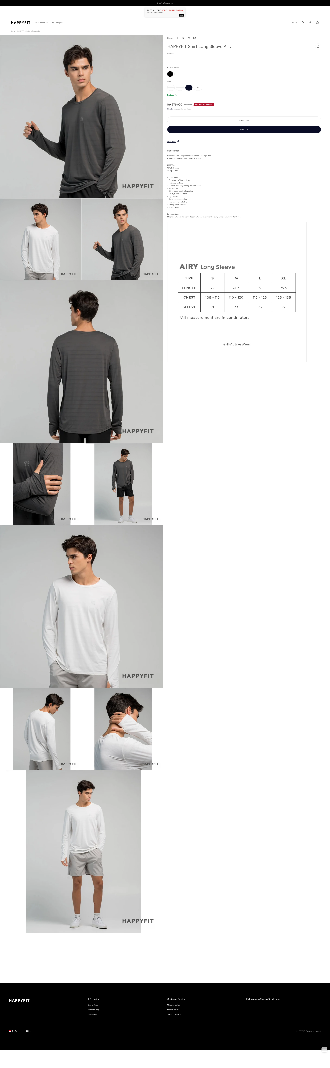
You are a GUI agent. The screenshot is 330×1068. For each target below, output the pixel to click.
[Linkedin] (259, 1006)
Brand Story (93, 1005)
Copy (181, 15)
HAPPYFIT (301, 1031)
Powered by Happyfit (313, 1031)
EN (293, 22)
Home (13, 31)
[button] (303, 22)
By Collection (40, 22)
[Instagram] (250, 1006)
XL (198, 88)
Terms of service (174, 1014)
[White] (177, 74)
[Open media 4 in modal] (81, 361)
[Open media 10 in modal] (81, 851)
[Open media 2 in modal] (40, 239)
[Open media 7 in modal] (81, 606)
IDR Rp (14, 1031)
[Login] (310, 22)
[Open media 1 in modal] (81, 116)
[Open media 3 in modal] (122, 239)
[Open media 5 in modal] (40, 484)
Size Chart (171, 141)
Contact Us (92, 1014)
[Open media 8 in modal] (40, 729)
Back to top (14, 985)
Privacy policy (173, 1009)
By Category (57, 22)
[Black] (170, 74)
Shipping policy (173, 1005)
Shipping (170, 109)
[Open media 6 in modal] (122, 484)
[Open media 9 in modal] (122, 729)
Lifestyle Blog (93, 1009)
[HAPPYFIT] (20, 22)
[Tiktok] (268, 1006)
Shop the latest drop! (165, 3)
